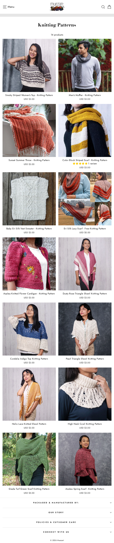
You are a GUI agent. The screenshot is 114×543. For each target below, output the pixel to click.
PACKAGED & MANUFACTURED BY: (56, 502)
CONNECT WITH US (56, 532)
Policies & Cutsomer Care (56, 522)
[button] (80, 163)
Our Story (56, 512)
